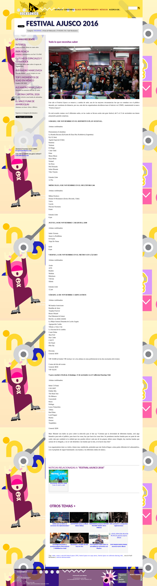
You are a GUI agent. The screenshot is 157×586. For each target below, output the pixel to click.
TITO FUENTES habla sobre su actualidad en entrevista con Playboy (99, 546)
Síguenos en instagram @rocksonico (26, 113)
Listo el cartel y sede (58, 484)
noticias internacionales (63, 557)
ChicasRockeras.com (22, 155)
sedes (53, 555)
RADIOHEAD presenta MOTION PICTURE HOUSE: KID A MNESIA (99, 526)
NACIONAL (38, 31)
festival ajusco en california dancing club (110, 555)
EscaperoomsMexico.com (23, 150)
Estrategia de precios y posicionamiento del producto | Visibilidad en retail (59, 546)
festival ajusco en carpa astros (88, 555)
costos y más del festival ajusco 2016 (67, 555)
